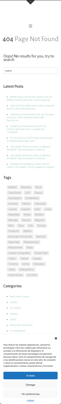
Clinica (38, 192)
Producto (13, 231)
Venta (25, 263)
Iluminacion (14, 198)
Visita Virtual (15, 275)
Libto (37, 209)
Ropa (30, 247)
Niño (11, 225)
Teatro (12, 258)
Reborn (28, 231)
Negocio (39, 220)
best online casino (19, 296)
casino (13, 302)
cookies (30, 400)
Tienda (24, 258)
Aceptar (30, 375)
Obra (21, 225)
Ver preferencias (31, 394)
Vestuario (39, 263)
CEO (27, 192)
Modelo (39, 214)
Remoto (40, 236)
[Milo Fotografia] (30, 15)
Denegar (30, 384)
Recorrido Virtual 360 (20, 236)
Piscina (41, 225)
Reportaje (13, 242)
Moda (27, 214)
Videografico (26, 269)
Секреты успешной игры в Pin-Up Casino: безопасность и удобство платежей (26, 129)
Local (48, 209)
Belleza (12, 187)
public (13, 319)
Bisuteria (26, 187)
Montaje (12, 220)
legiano (14, 313)
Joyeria (12, 209)
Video (11, 269)
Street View (41, 253)
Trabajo (37, 258)
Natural (26, 220)
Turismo (13, 263)
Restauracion (31, 242)
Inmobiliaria (32, 198)
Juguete (25, 209)
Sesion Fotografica (19, 253)
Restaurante (15, 247)
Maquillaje (13, 214)
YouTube (32, 275)
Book (38, 187)
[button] (56, 338)
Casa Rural (14, 192)
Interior (26, 203)
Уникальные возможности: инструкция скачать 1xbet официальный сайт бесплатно (30, 117)
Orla (30, 225)
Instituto (13, 203)
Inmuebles (15, 308)
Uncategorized (17, 330)
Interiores (40, 203)
